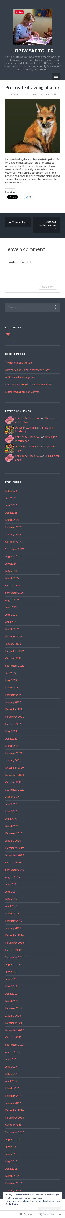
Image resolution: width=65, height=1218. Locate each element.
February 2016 (13, 1183)
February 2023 (13, 636)
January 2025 (13, 534)
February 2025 (13, 527)
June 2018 (11, 979)
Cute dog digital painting (47, 225)
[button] (32, 126)
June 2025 (11, 505)
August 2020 (12, 796)
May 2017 (11, 1073)
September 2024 (14, 549)
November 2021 (14, 716)
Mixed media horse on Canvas (22, 391)
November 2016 (14, 1117)
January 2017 (13, 1102)
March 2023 (12, 629)
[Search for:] (32, 307)
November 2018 (14, 942)
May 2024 (11, 570)
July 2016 (10, 1146)
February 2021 (13, 753)
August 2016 (12, 1139)
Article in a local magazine (20, 377)
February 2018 (13, 1008)
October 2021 (13, 723)
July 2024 (10, 563)
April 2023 (11, 621)
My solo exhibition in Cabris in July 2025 (28, 384)
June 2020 (11, 804)
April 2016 (11, 1168)
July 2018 (10, 971)
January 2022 (13, 702)
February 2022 (13, 694)
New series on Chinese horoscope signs (27, 369)
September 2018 (14, 957)
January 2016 (13, 1190)
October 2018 (13, 949)
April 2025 (11, 512)
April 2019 (11, 906)
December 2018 (14, 935)
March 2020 (12, 826)
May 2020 (11, 811)
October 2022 (13, 658)
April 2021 (11, 738)
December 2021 (14, 709)
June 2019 (11, 891)
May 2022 (11, 680)
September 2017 (14, 1044)
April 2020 (11, 818)
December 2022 (14, 651)
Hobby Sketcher (32, 50)
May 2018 (11, 986)
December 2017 (14, 1022)
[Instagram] (8, 335)
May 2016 (11, 1161)
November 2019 (14, 855)
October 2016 (13, 1124)
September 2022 (14, 665)
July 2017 (10, 1059)
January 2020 (13, 840)
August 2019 (12, 877)
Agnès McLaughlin (44, 94)
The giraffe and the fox (18, 362)
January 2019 (13, 928)
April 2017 (11, 1081)
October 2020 (13, 782)
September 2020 (14, 789)
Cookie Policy (11, 1204)
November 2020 (14, 774)
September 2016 (14, 1132)
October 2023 (13, 585)
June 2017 (11, 1066)
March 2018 (12, 1000)
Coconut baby (18, 222)
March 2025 (12, 519)
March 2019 (12, 913)
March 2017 (12, 1088)
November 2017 (14, 1030)
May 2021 (11, 731)
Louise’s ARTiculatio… (28, 417)
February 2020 (13, 833)
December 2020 (14, 767)
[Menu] (56, 76)
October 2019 (13, 862)
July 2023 (10, 607)
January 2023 (13, 643)
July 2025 (10, 497)
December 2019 (14, 847)
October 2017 (13, 1037)
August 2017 (12, 1051)
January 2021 (13, 760)
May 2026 (11, 490)
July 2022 (10, 672)
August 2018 (12, 964)
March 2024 (12, 578)
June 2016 (11, 1154)
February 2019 (13, 920)
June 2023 (11, 614)
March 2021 (12, 745)
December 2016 (14, 1110)
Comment (47, 286)
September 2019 (14, 869)
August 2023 (12, 600)
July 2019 (10, 884)
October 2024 (13, 541)
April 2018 (11, 993)
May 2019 (11, 898)
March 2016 (12, 1175)
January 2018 (13, 1015)
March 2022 (12, 687)
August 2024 (12, 556)
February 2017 (13, 1095)
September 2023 (14, 592)
